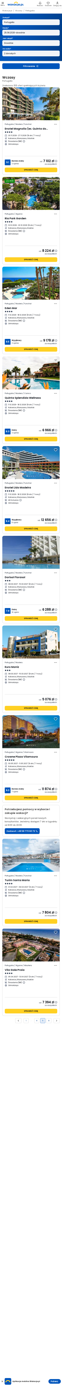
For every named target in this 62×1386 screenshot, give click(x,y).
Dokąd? (6, 17)
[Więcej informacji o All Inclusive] (20, 500)
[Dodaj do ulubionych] (56, 91)
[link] (15, 4)
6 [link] (48, 1020)
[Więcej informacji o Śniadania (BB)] (24, 141)
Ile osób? (7, 49)
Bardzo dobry (18, 161)
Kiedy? (6, 28)
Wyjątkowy (16, 340)
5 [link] (42, 1020)
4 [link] (36, 1020)
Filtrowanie (29, 66)
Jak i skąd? (8, 38)
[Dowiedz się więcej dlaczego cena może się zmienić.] (56, 161)
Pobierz (54, 1381)
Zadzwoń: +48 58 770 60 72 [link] (20, 831)
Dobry (14, 430)
